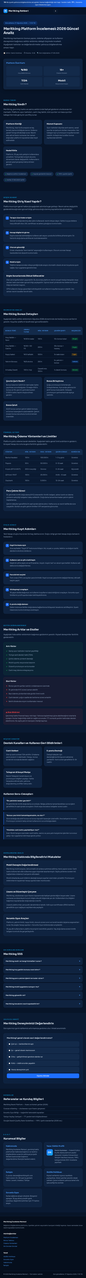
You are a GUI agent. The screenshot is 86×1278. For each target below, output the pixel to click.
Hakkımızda (7, 1262)
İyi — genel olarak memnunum (23, 1050)
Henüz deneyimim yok (20, 1070)
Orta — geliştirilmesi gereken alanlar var (27, 1057)
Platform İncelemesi (10, 1237)
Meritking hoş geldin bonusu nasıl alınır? (23, 970)
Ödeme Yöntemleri (10, 1243)
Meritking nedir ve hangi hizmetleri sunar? (24, 961)
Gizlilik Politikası (9, 1257)
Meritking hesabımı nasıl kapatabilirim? (23, 1004)
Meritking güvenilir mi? (16, 995)
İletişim (6, 1265)
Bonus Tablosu (8, 1240)
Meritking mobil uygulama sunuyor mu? (22, 987)
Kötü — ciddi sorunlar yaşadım (23, 1063)
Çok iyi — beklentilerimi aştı (22, 1044)
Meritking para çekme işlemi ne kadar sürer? (25, 978)
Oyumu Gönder (43, 1076)
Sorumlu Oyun (8, 1259)
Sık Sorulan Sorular (10, 1246)
